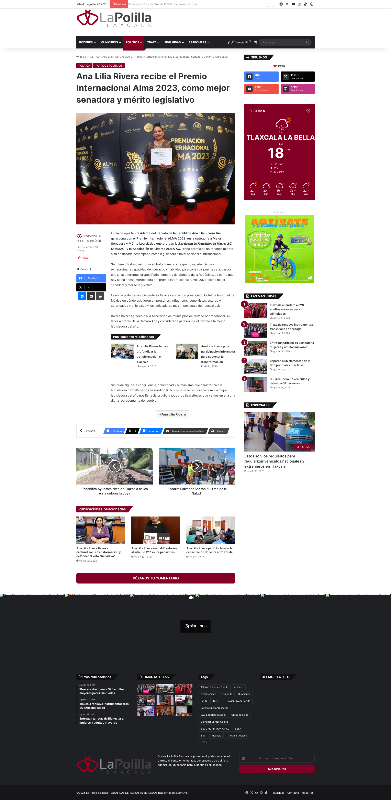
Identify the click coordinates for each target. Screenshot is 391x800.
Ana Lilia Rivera (173, 414)
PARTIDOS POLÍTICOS (109, 65)
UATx (204, 742)
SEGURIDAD (172, 42)
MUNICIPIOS (109, 42)
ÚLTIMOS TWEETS (275, 677)
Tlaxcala (216, 735)
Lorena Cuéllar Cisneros (214, 707)
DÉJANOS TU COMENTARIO (156, 578)
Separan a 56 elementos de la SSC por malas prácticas (162, 4)
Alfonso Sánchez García (214, 687)
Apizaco (238, 687)
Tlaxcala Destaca (237, 735)
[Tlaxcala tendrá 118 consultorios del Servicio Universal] (165, 711)
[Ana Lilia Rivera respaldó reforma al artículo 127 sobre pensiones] (155, 530)
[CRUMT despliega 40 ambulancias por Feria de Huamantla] (146, 711)
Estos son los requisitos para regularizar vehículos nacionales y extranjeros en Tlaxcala (274, 461)
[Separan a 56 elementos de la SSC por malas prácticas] (255, 366)
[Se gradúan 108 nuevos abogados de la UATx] (183, 711)
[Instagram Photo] (32, 626)
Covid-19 (227, 694)
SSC (203, 735)
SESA (238, 728)
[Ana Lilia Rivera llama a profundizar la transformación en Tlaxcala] (122, 351)
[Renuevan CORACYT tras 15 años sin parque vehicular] (183, 700)
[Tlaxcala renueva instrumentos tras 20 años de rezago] (255, 330)
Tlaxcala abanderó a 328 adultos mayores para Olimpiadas (287, 309)
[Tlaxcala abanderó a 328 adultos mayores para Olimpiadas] (255, 310)
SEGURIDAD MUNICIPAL (215, 728)
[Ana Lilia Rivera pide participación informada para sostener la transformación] (187, 351)
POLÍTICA (132, 42)
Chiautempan (208, 694)
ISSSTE (217, 700)
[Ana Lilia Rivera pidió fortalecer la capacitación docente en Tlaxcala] (210, 530)
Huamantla (244, 694)
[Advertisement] (236, 22)
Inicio (82, 56)
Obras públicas (239, 714)
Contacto (293, 792)
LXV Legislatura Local (213, 714)
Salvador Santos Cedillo (214, 721)
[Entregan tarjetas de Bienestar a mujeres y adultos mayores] (255, 348)
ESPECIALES (197, 42)
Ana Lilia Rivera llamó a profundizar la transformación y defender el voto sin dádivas (98, 552)
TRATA (151, 42)
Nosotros (308, 792)
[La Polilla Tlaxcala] (114, 18)
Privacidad (278, 792)
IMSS (204, 700)
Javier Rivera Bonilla (238, 700)
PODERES (86, 42)
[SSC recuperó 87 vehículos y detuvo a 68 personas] (255, 384)
